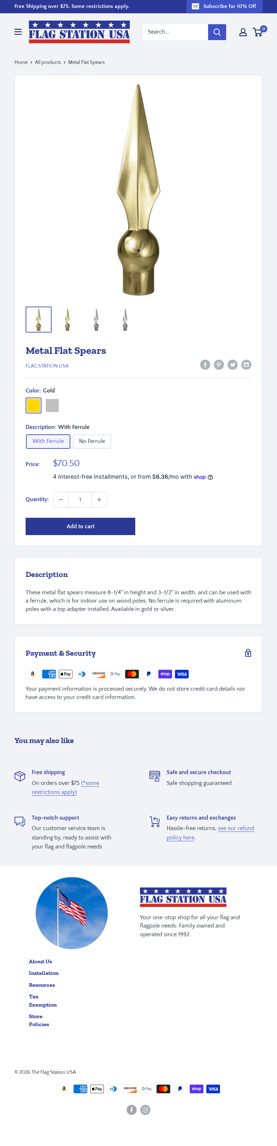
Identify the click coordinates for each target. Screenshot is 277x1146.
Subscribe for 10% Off (229, 6)
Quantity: (37, 499)
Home (21, 62)
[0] (257, 32)
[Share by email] (246, 365)
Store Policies (39, 1020)
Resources (42, 984)
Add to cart (80, 526)
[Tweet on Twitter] (233, 365)
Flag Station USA (47, 366)
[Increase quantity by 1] (99, 499)
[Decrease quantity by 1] (61, 499)
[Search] (217, 32)
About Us (40, 961)
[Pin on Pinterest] (219, 365)
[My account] (243, 32)
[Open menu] (18, 32)
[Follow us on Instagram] (145, 1110)
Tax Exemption (43, 1000)
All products (48, 62)
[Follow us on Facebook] (132, 1110)
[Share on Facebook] (205, 365)
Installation (43, 972)
